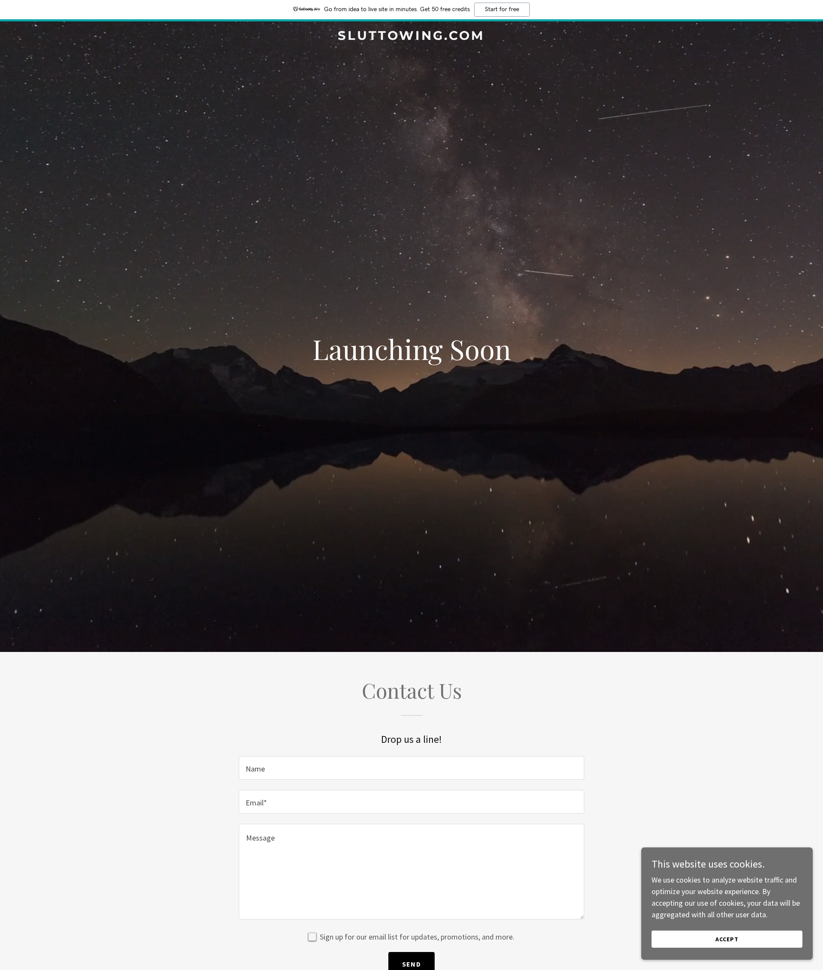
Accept (727, 939)
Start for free (502, 9)
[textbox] (411, 768)
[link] (411, 37)
